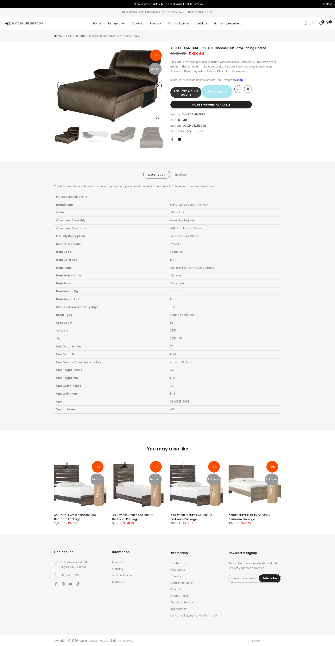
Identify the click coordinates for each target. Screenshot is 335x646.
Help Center (178, 570)
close (8, 4)
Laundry (155, 23)
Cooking (137, 23)
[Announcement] (167, 4)
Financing (176, 589)
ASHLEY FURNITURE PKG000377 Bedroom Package (249, 517)
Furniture (118, 582)
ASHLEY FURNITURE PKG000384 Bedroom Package (75, 517)
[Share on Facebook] (172, 139)
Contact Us (178, 563)
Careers (175, 576)
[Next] (158, 85)
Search (257, 641)
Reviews (181, 175)
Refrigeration (117, 23)
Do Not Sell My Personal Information (194, 615)
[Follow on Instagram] (63, 584)
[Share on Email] (179, 139)
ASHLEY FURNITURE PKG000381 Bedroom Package (132, 517)
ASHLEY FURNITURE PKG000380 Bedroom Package (191, 517)
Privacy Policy (179, 596)
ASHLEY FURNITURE (193, 114)
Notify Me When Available (211, 105)
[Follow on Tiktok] (78, 584)
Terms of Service (181, 602)
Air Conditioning (178, 23)
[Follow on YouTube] (70, 584)
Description (156, 175)
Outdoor (201, 23)
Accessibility (178, 609)
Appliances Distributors (24, 23)
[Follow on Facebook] (56, 584)
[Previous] (61, 85)
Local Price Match (182, 583)
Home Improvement (228, 23)
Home (97, 23)
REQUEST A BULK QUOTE (186, 93)
